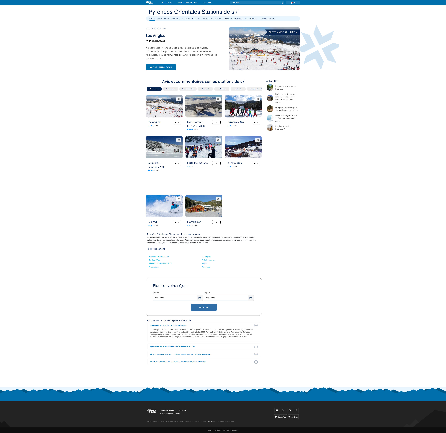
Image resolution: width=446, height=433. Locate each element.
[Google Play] (280, 416)
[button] (201, 325)
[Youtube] (276, 410)
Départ (207, 292)
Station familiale (188, 89)
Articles (207, 2)
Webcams (176, 18)
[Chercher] (281, 2)
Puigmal (205, 263)
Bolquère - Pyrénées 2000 (159, 256)
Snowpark (205, 89)
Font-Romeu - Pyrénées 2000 (160, 263)
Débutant (222, 89)
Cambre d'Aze (154, 260)
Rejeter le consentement (227, 421)
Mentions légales (152, 421)
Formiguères (154, 267)
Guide (152, 18)
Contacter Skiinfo (167, 410)
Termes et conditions (185, 421)
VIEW (177, 122)
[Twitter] (283, 410)
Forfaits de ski (268, 18)
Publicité (182, 410)
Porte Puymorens (208, 260)
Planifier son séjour (188, 2)
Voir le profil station (161, 67)
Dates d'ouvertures (212, 18)
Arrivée (156, 292)
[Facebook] (296, 410)
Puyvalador (206, 267)
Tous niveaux (170, 89)
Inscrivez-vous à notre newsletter (170, 414)
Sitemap (197, 421)
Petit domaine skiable (257, 89)
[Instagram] (289, 410)
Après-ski (238, 89)
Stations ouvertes (191, 18)
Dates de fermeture (233, 18)
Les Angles (206, 256)
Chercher (203, 307)
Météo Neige (167, 2)
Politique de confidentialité (168, 421)
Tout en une (154, 89)
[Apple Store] (293, 416)
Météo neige (163, 18)
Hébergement (251, 18)
